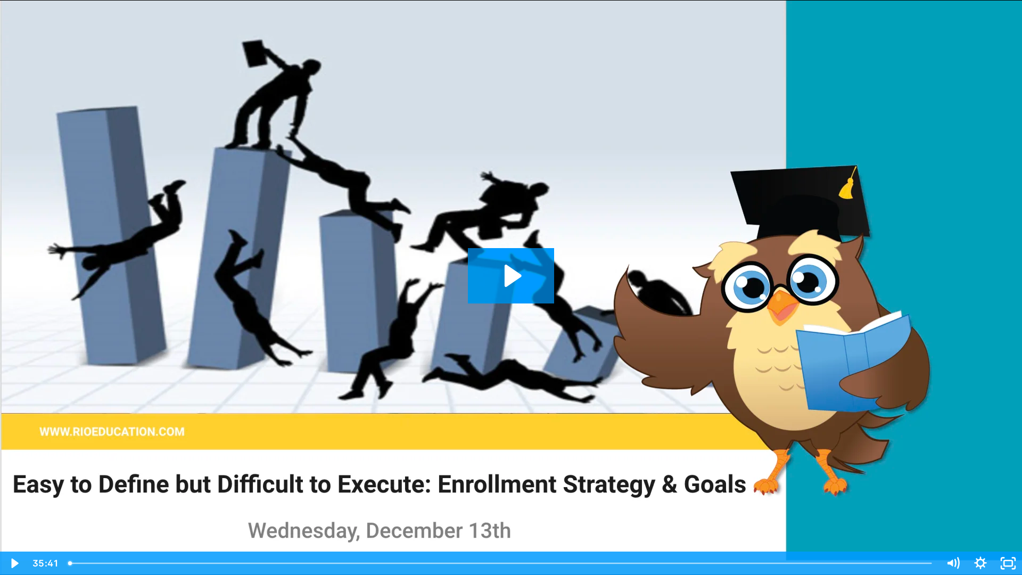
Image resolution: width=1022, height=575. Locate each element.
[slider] (501, 563)
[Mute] (953, 563)
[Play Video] (14, 563)
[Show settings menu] (980, 563)
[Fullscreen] (1008, 563)
